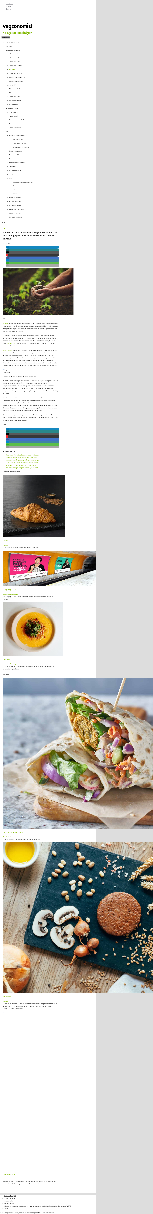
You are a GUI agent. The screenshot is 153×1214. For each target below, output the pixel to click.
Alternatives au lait (14, 61)
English (8, 6)
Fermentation (13, 124)
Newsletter (9, 4)
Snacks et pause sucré (15, 73)
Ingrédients (12, 69)
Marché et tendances (15, 170)
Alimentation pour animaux (17, 77)
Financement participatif (20, 143)
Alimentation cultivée (12, 108)
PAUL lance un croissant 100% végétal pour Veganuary (20, 547)
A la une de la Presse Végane (10, 594)
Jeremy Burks (7, 350)
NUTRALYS (10, 343)
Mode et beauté (10, 85)
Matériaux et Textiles (15, 89)
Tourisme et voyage (18, 186)
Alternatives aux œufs (15, 65)
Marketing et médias (15, 205)
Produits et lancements (12, 42)
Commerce (12, 159)
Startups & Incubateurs (15, 217)
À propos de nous (9, 1198)
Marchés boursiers (18, 139)
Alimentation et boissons (13, 50)
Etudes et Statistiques (15, 197)
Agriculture (12, 166)
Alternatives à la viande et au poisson (19, 54)
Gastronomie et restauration (17, 209)
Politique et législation (15, 201)
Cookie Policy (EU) (10, 1196)
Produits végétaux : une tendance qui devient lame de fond (21, 839)
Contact (6, 1208)
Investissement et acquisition (17, 135)
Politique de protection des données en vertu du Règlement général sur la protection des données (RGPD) (37, 1206)
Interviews (9, 46)
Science (11, 174)
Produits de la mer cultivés (16, 120)
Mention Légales (9, 1203)
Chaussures (12, 93)
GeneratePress (49, 1213)
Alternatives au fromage (16, 58)
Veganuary (5, 545)
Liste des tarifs (8, 1201)
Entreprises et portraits (15, 151)
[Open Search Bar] (4, 222)
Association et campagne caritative (22, 182)
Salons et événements (15, 213)
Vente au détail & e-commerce (17, 155)
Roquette (5, 323)
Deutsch (8, 9)
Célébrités (16, 190)
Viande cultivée (13, 116)
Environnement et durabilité (17, 162)
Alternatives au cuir (14, 96)
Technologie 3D (14, 112)
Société (11, 178)
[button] (7, 247)
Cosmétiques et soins (15, 100)
